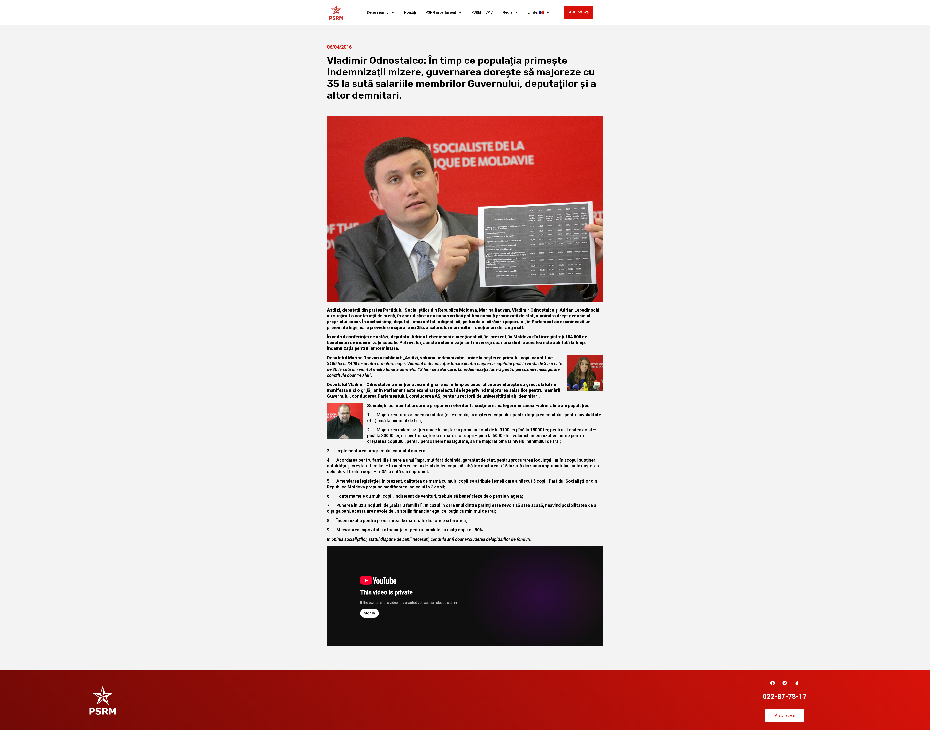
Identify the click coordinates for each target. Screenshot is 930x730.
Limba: (533, 12)
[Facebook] (772, 683)
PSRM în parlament (441, 12)
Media (507, 12)
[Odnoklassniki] (797, 683)
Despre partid (378, 12)
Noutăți (410, 12)
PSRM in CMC (482, 12)
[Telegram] (785, 683)
